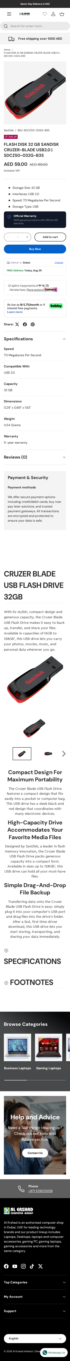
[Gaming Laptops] (48, 1047)
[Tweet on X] (17, 324)
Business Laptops (17, 1068)
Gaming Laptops (48, 1068)
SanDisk (9, 130)
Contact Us (35, 1153)
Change (59, 262)
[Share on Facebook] (25, 324)
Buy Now (35, 249)
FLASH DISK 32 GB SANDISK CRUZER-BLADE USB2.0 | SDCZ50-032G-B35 (32, 54)
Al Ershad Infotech (23, 1351)
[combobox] (35, 26)
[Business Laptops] (17, 1047)
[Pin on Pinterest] (33, 324)
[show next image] (62, 728)
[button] (62, 14)
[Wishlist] (44, 14)
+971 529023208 (40, 1191)
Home (7, 49)
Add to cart (50, 237)
